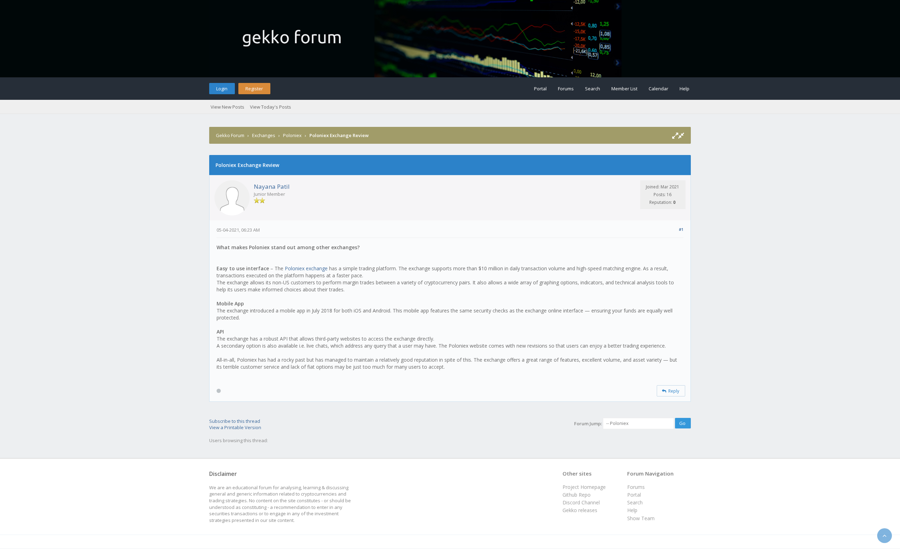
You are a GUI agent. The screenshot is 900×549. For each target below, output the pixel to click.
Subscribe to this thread (234, 421)
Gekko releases (579, 510)
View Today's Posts (270, 107)
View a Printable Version (235, 427)
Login (221, 88)
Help (684, 88)
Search (592, 88)
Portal (540, 88)
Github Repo (576, 494)
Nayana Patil (272, 186)
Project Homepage (584, 487)
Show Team (641, 518)
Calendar (658, 88)
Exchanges (263, 135)
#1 (681, 229)
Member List (624, 88)
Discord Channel (581, 502)
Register (254, 88)
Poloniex (292, 135)
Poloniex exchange (307, 268)
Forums (566, 88)
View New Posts (227, 107)
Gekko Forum (230, 135)
